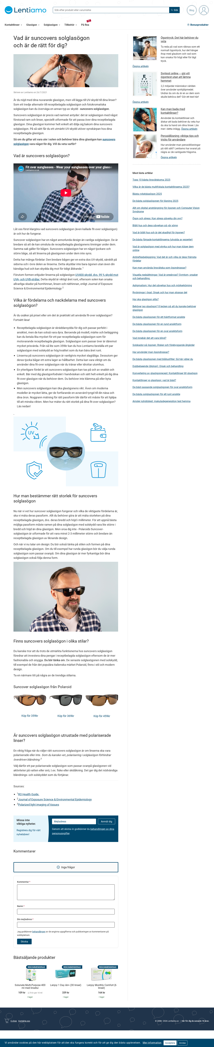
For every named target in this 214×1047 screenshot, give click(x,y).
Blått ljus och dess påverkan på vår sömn (155, 225)
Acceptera (170, 1042)
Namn (20, 906)
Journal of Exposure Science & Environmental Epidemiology (55, 799)
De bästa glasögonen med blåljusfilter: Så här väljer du (163, 359)
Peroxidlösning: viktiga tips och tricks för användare (180, 137)
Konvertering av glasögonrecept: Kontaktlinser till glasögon (165, 373)
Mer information (152, 1042)
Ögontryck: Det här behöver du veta (179, 39)
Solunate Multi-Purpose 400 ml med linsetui (30, 986)
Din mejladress (25, 919)
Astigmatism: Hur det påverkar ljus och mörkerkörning (162, 285)
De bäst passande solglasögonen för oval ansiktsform (162, 387)
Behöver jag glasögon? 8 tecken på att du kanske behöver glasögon (164, 308)
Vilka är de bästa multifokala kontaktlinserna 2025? (161, 186)
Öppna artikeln (141, 66)
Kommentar (23, 881)
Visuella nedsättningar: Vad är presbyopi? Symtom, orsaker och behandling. (165, 276)
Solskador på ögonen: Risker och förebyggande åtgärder (164, 345)
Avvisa (182, 1042)
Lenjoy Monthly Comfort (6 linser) (101, 986)
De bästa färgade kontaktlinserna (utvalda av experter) (163, 239)
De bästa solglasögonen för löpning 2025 (155, 201)
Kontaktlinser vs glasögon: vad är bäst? (154, 380)
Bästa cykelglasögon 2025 (147, 194)
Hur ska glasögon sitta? (146, 299)
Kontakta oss (24, 1021)
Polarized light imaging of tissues (38, 804)
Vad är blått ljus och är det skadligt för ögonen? (159, 232)
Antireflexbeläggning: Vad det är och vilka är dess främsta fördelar (164, 258)
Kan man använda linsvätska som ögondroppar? (159, 267)
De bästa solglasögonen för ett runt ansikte (156, 394)
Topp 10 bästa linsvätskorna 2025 (151, 179)
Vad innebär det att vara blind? (149, 338)
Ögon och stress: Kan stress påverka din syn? (158, 218)
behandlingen (38, 931)
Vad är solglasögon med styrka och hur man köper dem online (163, 248)
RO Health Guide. (28, 794)
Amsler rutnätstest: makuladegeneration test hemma (162, 401)
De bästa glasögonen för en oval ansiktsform (157, 331)
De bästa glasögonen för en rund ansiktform (157, 324)
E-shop (14, 1020)
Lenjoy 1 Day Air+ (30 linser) (65, 985)
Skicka (24, 941)
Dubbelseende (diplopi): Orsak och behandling (158, 366)
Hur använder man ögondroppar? (151, 352)
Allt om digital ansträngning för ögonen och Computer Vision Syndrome (166, 209)
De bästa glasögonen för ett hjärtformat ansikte (159, 317)
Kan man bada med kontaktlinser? (173, 110)
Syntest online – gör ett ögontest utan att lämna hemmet (176, 76)
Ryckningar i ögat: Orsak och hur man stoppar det (160, 292)
